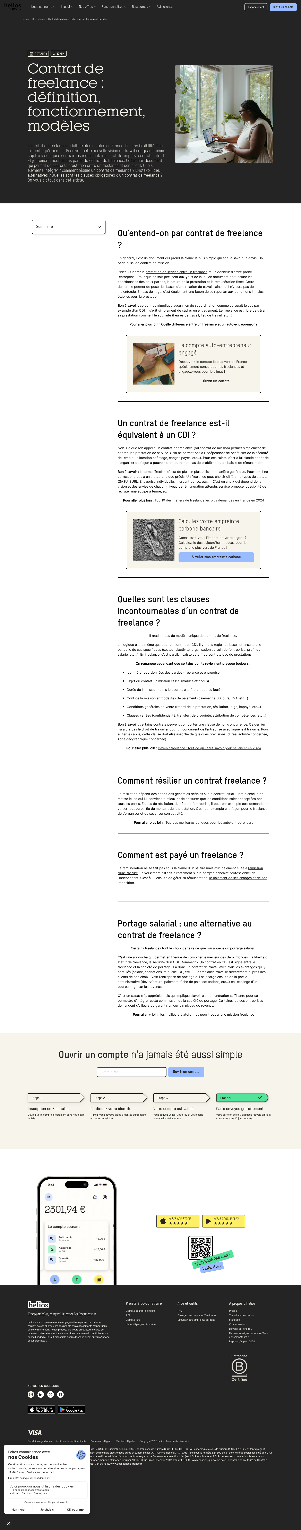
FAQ (180, 1310)
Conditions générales (40, 1441)
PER (128, 1315)
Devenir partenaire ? (240, 1328)
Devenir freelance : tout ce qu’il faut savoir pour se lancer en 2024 (209, 748)
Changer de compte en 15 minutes (197, 1315)
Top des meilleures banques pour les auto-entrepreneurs (209, 822)
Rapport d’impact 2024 (242, 1341)
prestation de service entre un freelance (176, 272)
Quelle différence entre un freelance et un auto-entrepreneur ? (209, 324)
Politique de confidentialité (71, 1441)
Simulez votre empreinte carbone (196, 1319)
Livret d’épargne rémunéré (141, 1324)
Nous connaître (41, 7)
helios (26, 19)
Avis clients (165, 7)
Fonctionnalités (112, 7)
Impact (65, 7)
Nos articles (38, 19)
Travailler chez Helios (241, 1315)
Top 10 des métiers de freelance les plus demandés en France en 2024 (209, 500)
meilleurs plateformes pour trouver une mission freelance (210, 1014)
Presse (233, 1310)
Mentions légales (125, 1441)
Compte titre (133, 1319)
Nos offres (86, 7)
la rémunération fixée (227, 282)
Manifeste (235, 1319)
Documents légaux (101, 1441)
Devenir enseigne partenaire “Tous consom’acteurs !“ (248, 1335)
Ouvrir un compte (186, 1072)
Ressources (140, 7)
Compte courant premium (140, 1310)
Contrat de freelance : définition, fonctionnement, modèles (78, 19)
